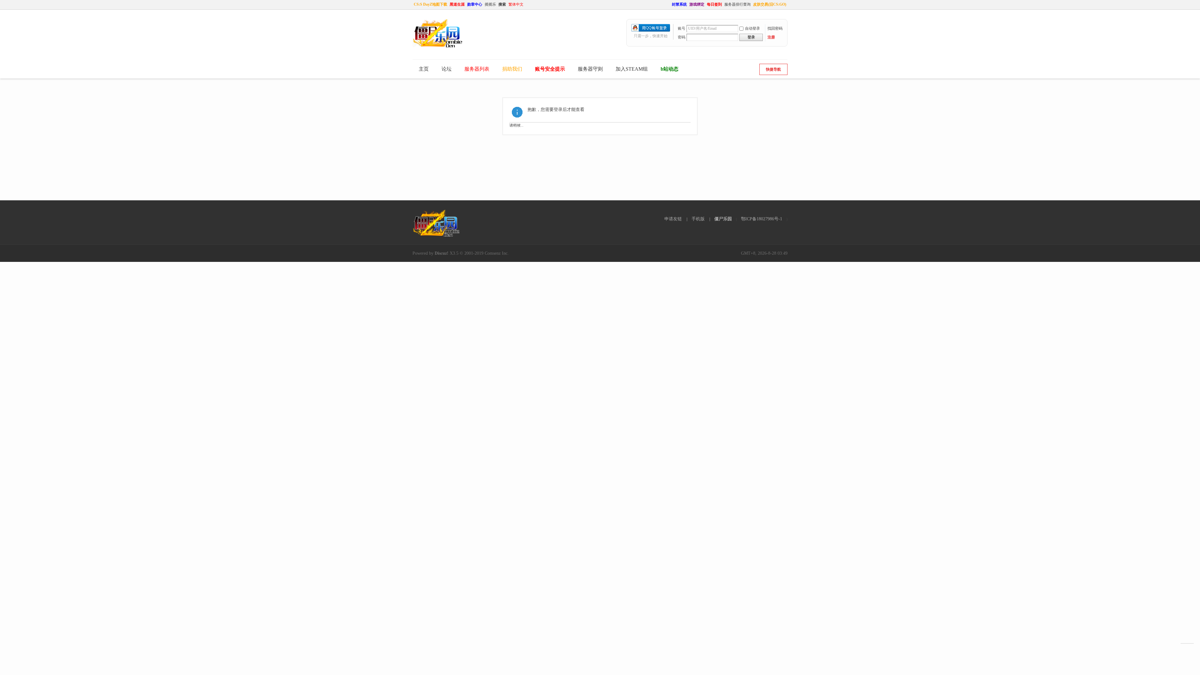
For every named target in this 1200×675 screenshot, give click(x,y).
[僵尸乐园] (437, 46)
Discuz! (441, 253)
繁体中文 (515, 4)
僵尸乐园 (723, 219)
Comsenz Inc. (497, 253)
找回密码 (775, 28)
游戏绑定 (696, 4)
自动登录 (752, 28)
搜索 (502, 4)
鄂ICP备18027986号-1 (761, 219)
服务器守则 (590, 69)
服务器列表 (476, 69)
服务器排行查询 (737, 4)
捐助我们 (512, 69)
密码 (681, 37)
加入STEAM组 (632, 69)
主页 (424, 69)
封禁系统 (679, 4)
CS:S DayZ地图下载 (430, 4)
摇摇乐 (490, 4)
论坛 (447, 69)
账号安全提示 (550, 69)
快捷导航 (773, 69)
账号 (681, 28)
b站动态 (669, 69)
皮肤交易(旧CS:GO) (769, 4)
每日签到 (714, 4)
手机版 (698, 219)
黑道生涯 (457, 4)
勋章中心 (474, 4)
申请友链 (673, 219)
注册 (771, 37)
